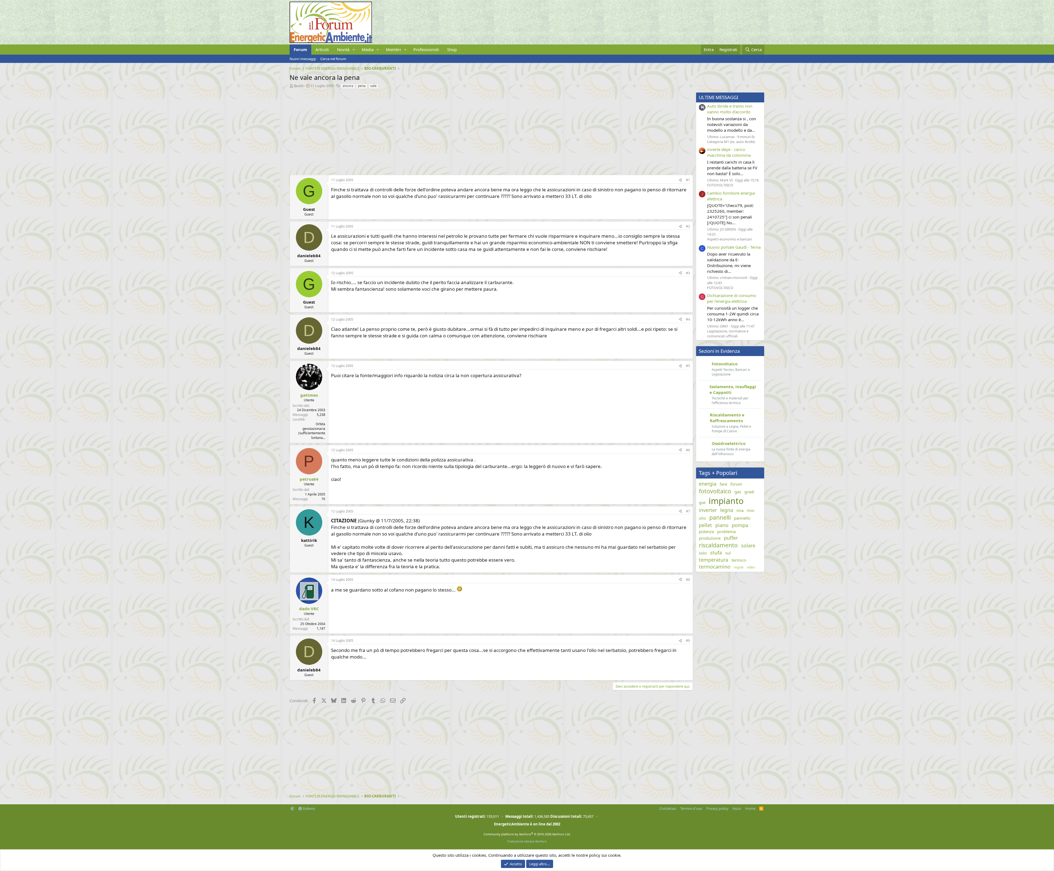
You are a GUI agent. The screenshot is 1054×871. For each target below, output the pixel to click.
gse (702, 502)
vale (373, 85)
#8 (688, 579)
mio (750, 510)
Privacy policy (717, 808)
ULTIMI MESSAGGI (718, 97)
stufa (716, 552)
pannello (742, 518)
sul (728, 553)
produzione (710, 538)
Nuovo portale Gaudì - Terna (734, 247)
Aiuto (736, 808)
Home (750, 808)
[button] (354, 49)
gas (738, 491)
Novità (343, 49)
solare (748, 545)
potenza (706, 531)
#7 (688, 511)
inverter (708, 510)
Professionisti (426, 49)
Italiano (308, 808)
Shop (452, 49)
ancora (348, 85)
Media (368, 49)
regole (739, 567)
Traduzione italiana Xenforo (527, 841)
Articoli (322, 49)
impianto (726, 500)
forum (736, 484)
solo (703, 553)
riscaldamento (718, 545)
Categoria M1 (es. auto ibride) (731, 141)
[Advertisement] (454, 130)
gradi (749, 491)
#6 (688, 450)
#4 (688, 319)
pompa (740, 525)
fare (723, 484)
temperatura (713, 559)
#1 (688, 180)
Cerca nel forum (333, 58)
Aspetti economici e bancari (729, 239)
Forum (300, 49)
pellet (705, 525)
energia (707, 483)
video (751, 567)
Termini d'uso (691, 808)
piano (721, 525)
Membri (393, 49)
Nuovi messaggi (303, 58)
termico (738, 560)
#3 (688, 273)
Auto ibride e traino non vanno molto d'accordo (729, 108)
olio (702, 518)
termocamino (714, 566)
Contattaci (667, 808)
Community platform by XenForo (527, 834)
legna (726, 510)
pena (362, 85)
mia (740, 510)
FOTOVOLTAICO (720, 185)
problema (726, 531)
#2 (688, 226)
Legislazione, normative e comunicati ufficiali (728, 333)
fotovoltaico (715, 491)
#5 (688, 365)
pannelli (720, 517)
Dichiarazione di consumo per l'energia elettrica (731, 298)
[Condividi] (680, 180)
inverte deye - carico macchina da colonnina (729, 152)
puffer (731, 537)
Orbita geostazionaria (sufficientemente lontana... (311, 431)
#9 (688, 640)
